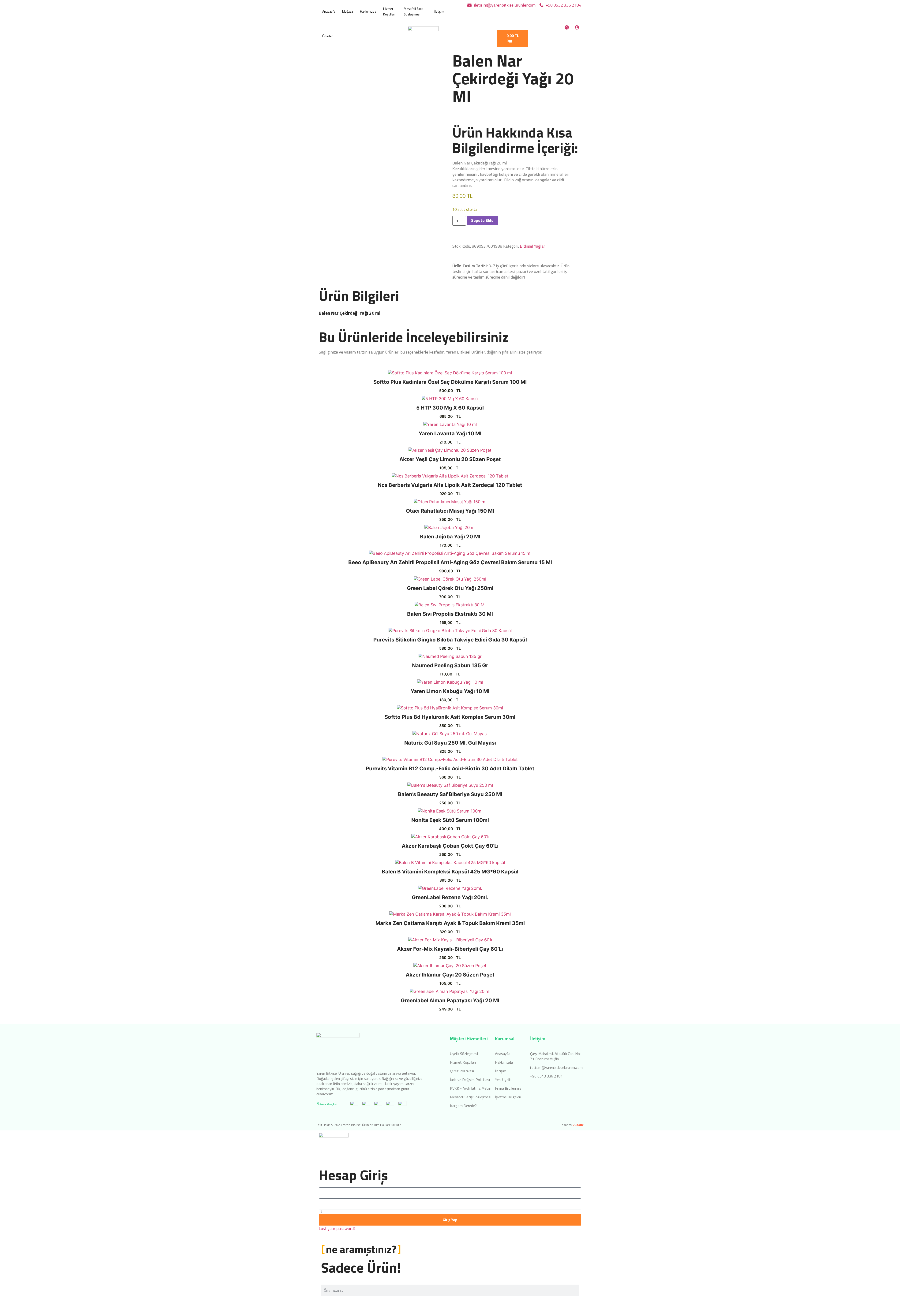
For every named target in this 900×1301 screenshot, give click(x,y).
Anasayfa (328, 11)
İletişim (439, 11)
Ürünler (327, 36)
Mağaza (347, 11)
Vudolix (578, 1124)
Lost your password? (337, 1228)
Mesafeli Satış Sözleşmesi (413, 11)
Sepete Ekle (482, 220)
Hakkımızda (368, 11)
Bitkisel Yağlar (532, 246)
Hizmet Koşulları (389, 11)
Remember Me (335, 1211)
